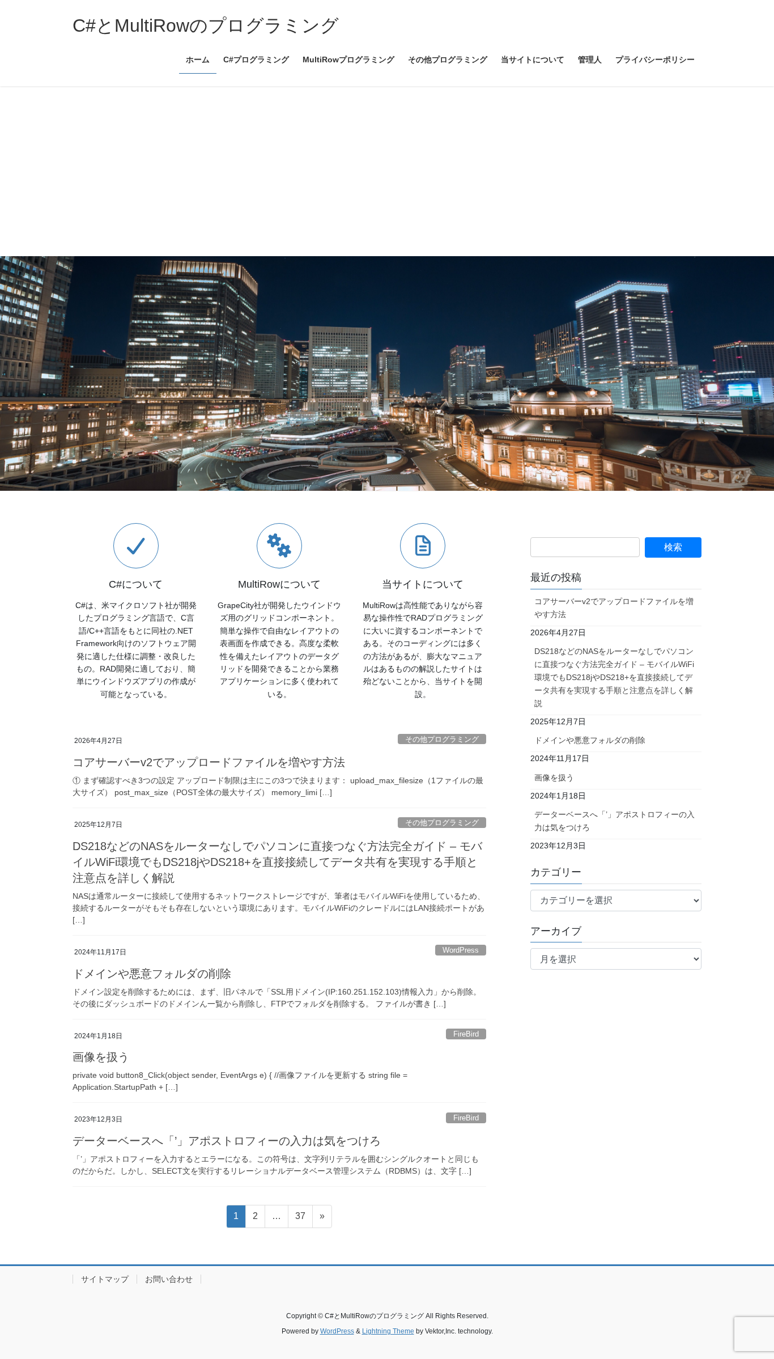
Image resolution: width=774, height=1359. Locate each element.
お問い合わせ (169, 1279)
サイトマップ (105, 1279)
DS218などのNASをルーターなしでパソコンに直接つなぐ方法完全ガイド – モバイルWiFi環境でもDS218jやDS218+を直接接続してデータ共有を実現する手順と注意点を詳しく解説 (277, 862)
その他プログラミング (442, 739)
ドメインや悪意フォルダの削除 (152, 973)
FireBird (466, 1034)
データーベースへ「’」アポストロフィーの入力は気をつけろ (227, 1141)
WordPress (461, 950)
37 (300, 1219)
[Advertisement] (387, 171)
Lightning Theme (388, 1331)
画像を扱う (101, 1057)
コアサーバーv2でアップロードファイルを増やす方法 (209, 762)
